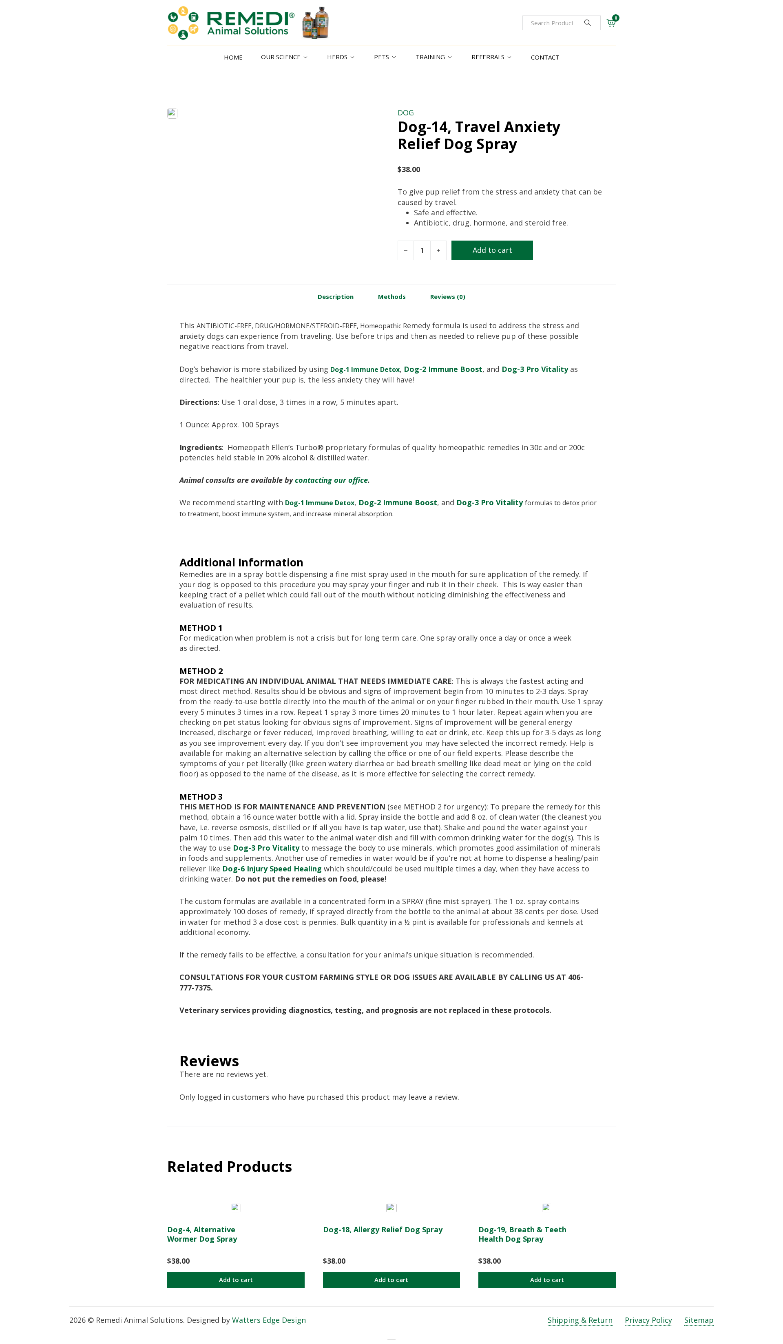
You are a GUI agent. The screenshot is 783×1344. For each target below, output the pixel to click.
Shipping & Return (580, 1320)
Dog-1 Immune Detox (365, 369)
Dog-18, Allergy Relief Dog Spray (382, 1229)
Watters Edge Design (269, 1320)
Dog (406, 112)
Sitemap (699, 1320)
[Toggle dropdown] (305, 57)
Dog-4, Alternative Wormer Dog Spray (202, 1234)
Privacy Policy (648, 1320)
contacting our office (331, 480)
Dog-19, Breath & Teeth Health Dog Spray (522, 1234)
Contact (545, 57)
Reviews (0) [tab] (447, 296)
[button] (236, 1280)
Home (233, 57)
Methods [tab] (392, 296)
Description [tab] (336, 296)
